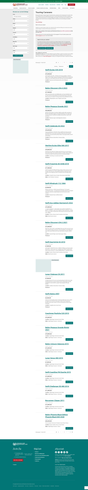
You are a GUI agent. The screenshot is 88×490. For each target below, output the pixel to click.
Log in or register (41, 4)
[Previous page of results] (58, 62)
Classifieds (58, 4)
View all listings (39, 22)
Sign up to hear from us (67, 457)
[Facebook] (56, 452)
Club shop (46, 4)
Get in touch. (62, 464)
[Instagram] (59, 452)
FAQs (62, 4)
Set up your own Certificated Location (42, 455)
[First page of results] (56, 62)
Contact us (37, 460)
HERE (40, 32)
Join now (71, 4)
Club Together (68, 455)
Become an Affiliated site (39, 453)
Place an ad (41, 48)
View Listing (69, 83)
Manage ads (49, 48)
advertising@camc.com (40, 35)
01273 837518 (64, 45)
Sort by (55, 66)
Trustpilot (14, 464)
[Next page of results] (70, 62)
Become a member (18, 460)
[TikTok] (67, 452)
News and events (52, 4)
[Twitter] (61, 452)
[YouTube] (64, 452)
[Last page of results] (72, 62)
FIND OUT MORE (58, 1)
